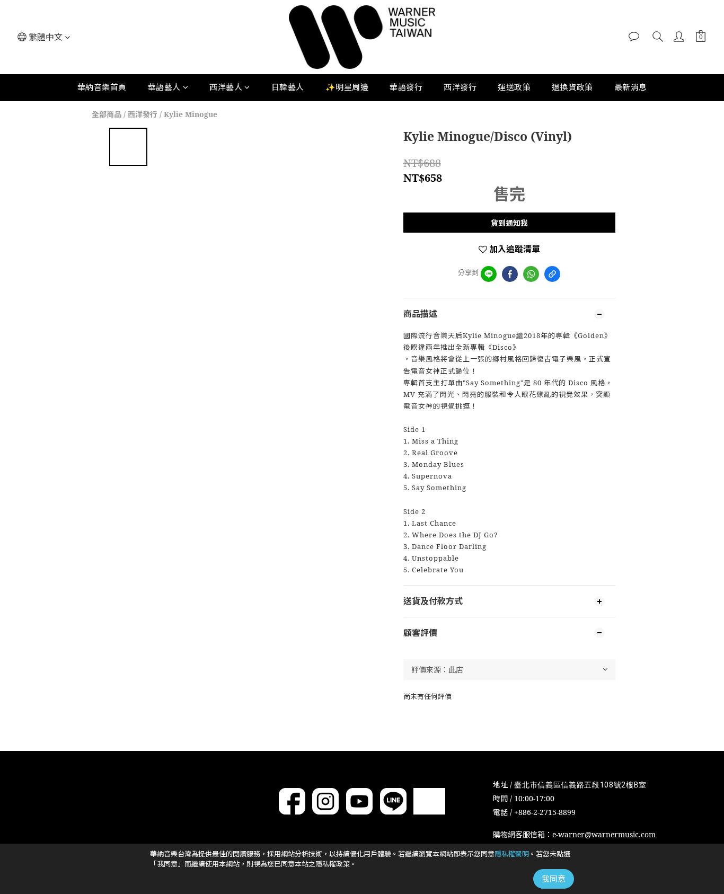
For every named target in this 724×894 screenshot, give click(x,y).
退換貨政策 (572, 87)
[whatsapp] (531, 274)
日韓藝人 (287, 87)
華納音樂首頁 (102, 87)
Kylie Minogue (190, 114)
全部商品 (106, 114)
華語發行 (406, 87)
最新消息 (630, 87)
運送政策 (514, 87)
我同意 (554, 878)
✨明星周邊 (347, 87)
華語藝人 (164, 87)
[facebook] (510, 274)
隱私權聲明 (512, 853)
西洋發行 (460, 87)
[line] (489, 274)
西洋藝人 (225, 87)
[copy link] (552, 274)
